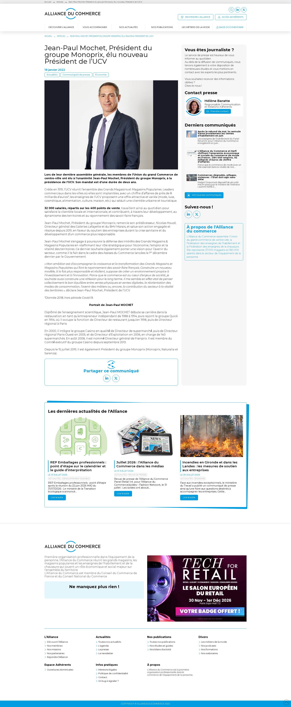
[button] (231, 9)
